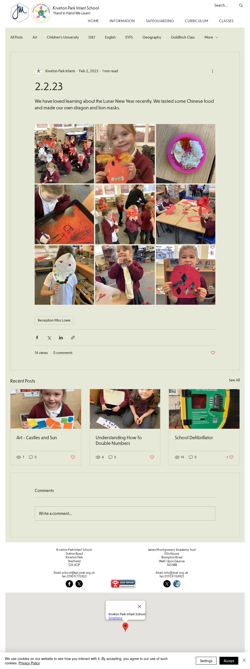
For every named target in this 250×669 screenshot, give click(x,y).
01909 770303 (76, 576)
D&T (92, 37)
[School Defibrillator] (204, 409)
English (110, 37)
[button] (122, 20)
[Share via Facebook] (37, 337)
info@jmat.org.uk (176, 573)
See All (234, 380)
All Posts (16, 37)
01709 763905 (174, 576)
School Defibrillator (194, 437)
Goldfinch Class (183, 37)
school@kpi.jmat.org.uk (78, 573)
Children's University (63, 37)
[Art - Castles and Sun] (45, 409)
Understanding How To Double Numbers (119, 440)
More (209, 37)
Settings (206, 660)
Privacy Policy (29, 662)
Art (34, 37)
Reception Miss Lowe (54, 320)
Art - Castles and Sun (36, 437)
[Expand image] (64, 153)
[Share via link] (73, 337)
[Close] (244, 660)
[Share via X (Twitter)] (49, 337)
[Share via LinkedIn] (61, 337)
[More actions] (212, 71)
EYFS (129, 37)
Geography (152, 37)
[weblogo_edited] (176, 583)
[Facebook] (69, 583)
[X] (79, 583)
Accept (229, 660)
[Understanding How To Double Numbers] (125, 409)
